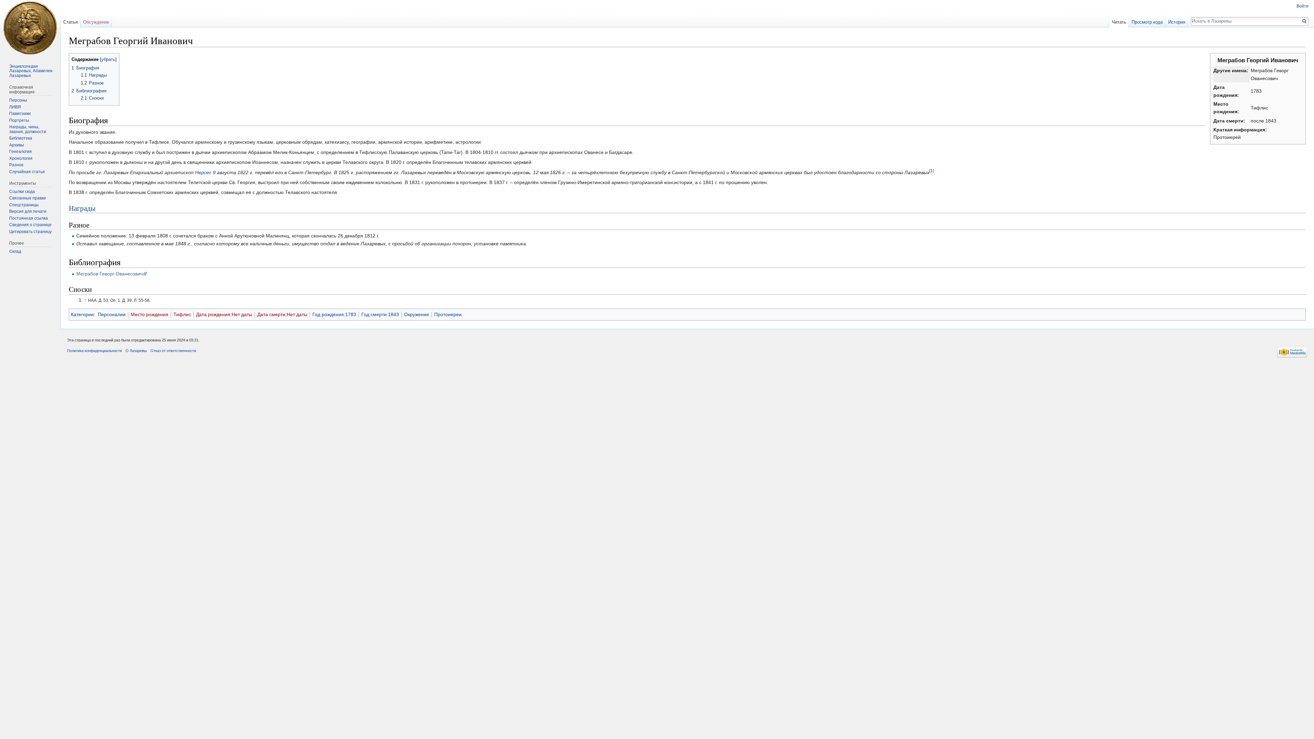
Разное (16, 165)
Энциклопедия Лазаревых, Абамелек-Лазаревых (31, 71)
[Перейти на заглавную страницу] (30, 27)
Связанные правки (27, 198)
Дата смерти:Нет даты (282, 314)
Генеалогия (20, 151)
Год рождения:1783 (334, 314)
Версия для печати (28, 211)
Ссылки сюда (22, 191)
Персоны (18, 100)
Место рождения (149, 314)
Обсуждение (96, 22)
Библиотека (20, 138)
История (1176, 22)
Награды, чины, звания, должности (27, 129)
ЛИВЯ (15, 107)
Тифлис (182, 314)
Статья (70, 22)
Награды (82, 208)
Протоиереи (448, 314)
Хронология (21, 158)
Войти (1303, 6)
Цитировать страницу (30, 231)
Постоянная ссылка (28, 218)
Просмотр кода (1147, 22)
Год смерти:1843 (380, 314)
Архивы (16, 145)
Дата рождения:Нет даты (224, 314)
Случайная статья (27, 171)
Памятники (20, 113)
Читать (1119, 22)
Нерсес (203, 172)
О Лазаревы (136, 351)
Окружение (416, 314)
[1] (931, 170)
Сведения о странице (30, 224)
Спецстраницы (24, 205)
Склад (15, 251)
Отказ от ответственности (173, 351)
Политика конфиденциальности (94, 351)
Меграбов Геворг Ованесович (109, 273)
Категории (82, 314)
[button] (75, 59)
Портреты (19, 120)
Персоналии (112, 314)
